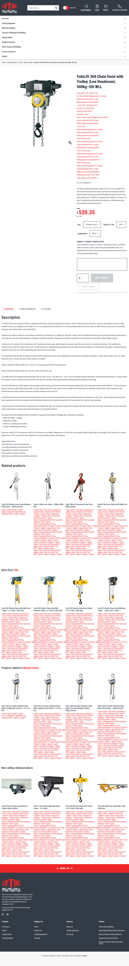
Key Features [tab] (46, 309)
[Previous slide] (4, 617)
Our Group (70, 934)
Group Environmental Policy (108, 938)
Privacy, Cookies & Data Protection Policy (111, 943)
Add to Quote (88, 286)
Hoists (21, 62)
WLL (79, 225)
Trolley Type (108, 225)
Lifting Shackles (7, 938)
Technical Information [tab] (27, 309)
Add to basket (102, 278)
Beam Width (82, 234)
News (36, 927)
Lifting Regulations (40, 934)
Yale (16, 570)
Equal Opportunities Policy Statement (112, 931)
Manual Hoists (28, 62)
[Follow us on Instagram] (3, 914)
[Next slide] (125, 617)
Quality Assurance (73, 931)
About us (70, 927)
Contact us (38, 931)
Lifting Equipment (12, 62)
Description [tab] (9, 309)
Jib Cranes (5, 927)
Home (4, 62)
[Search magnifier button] (56, 8)
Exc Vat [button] (73, 8)
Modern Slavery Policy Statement (110, 934)
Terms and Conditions (106, 927)
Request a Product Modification (90, 242)
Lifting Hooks (6, 934)
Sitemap (37, 938)
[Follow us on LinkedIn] (7, 914)
